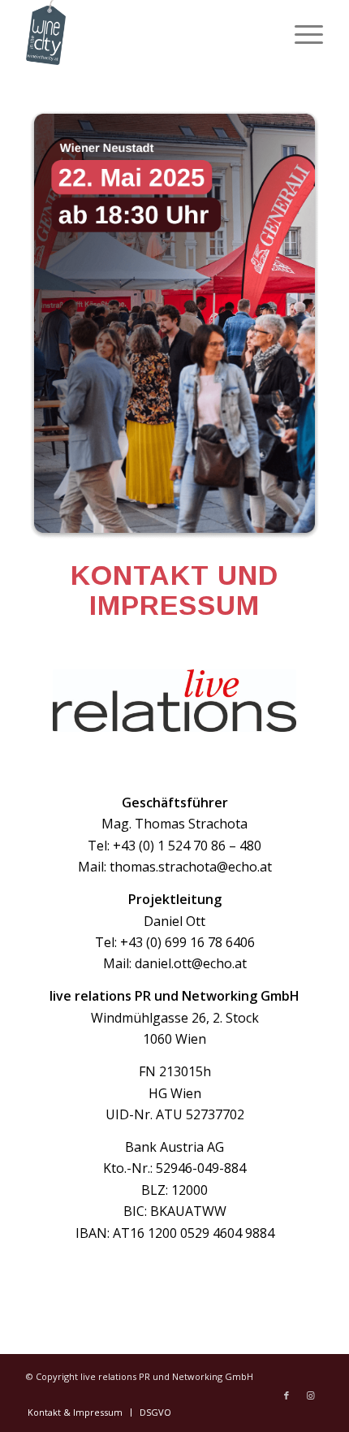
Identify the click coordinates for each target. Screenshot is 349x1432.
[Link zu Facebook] (286, 1395)
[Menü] (300, 32)
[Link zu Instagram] (311, 1395)
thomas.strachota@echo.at (191, 867)
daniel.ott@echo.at (191, 963)
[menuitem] (300, 32)
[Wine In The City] (144, 32)
